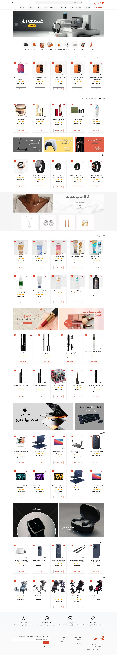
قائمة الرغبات (62, 641)
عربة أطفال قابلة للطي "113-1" (40, 595)
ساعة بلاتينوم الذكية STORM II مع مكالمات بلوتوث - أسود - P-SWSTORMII (77, 176)
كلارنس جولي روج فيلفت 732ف (58, 120)
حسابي (63, 637)
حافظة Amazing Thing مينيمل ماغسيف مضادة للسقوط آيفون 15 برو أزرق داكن (40, 561)
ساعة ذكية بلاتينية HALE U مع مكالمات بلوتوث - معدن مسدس (96, 176)
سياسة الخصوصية (77, 637)
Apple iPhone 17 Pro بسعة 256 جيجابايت (39, 78)
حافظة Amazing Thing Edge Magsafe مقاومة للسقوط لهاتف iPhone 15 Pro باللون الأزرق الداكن (58, 561)
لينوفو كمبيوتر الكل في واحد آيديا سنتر (21, 452)
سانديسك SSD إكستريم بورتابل (96, 451)
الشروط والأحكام (78, 639)
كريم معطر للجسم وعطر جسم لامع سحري (77, 257)
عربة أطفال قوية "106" (21, 595)
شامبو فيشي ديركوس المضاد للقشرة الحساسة (20, 291)
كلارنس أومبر (21, 119)
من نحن (79, 641)
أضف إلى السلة (96, 88)
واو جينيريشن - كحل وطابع (58, 385)
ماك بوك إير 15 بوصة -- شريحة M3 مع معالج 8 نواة (21, 486)
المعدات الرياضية (63, 7)
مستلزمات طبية (53, 7)
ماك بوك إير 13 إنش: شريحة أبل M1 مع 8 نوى (58, 452)
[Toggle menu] (101, 7)
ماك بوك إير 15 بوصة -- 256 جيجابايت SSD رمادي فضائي (39, 486)
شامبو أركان (96, 290)
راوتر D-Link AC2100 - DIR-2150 (77, 452)
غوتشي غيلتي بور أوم (77, 119)
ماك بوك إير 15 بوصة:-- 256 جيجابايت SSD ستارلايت (58, 486)
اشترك (45, 642)
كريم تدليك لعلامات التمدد (58, 256)
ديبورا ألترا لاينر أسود (77, 385)
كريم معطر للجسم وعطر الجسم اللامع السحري (96, 257)
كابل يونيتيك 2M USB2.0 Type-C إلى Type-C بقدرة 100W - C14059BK (77, 561)
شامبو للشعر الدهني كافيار (58, 290)
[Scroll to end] (18, 7)
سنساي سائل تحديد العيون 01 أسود (39, 386)
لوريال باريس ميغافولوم (70, 353)
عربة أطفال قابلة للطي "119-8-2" (77, 596)
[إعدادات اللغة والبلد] (13, 2)
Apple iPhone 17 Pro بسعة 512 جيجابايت (58, 78)
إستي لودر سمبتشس (39, 119)
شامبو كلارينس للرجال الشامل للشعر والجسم (40, 291)
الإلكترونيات (78, 7)
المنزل (71, 7)
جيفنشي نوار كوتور (47, 353)
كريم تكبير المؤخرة (39, 256)
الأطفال (38, 7)
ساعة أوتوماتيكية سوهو (21, 175)
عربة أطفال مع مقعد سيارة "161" (58, 596)
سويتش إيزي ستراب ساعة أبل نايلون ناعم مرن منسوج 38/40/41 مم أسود (39, 176)
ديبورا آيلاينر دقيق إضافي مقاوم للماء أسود (96, 386)
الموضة (45, 7)
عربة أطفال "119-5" (96, 595)
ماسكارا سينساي (23, 353)
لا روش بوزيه (96, 119)
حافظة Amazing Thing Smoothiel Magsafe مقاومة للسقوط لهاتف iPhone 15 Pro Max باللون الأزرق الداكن (96, 561)
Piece (101, 74)
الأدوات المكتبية (31, 7)
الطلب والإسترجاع (77, 643)
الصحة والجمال (87, 7)
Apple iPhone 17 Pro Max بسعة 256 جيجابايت (77, 78)
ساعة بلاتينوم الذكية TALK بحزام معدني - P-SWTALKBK (58, 176)
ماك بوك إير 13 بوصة (39, 451)
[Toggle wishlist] (101, 63)
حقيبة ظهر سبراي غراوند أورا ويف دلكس (20, 78)
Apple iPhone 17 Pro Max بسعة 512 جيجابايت (96, 78)
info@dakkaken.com (90, 649)
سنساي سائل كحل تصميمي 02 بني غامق (21, 386)
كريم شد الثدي (21, 256)
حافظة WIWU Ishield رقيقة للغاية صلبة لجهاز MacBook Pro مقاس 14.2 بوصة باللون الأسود (21, 561)
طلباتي (63, 639)
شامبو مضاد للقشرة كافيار (77, 290)
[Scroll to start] (15, 7)
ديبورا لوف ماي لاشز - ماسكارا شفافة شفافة (93, 352)
